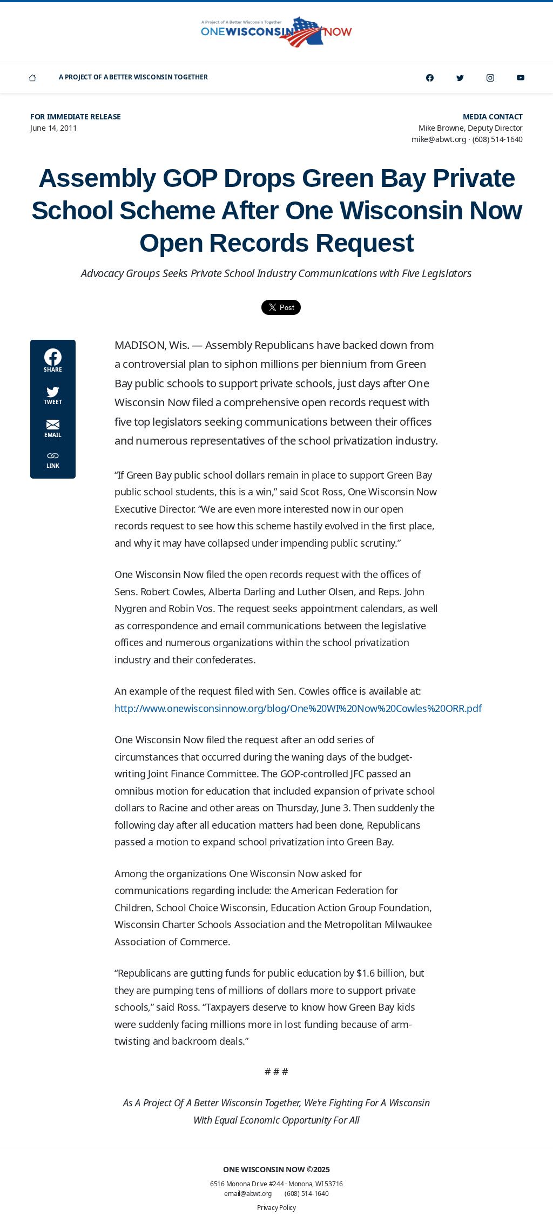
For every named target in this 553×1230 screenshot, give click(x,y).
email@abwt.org (248, 1193)
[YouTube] (520, 77)
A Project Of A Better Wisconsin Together (133, 77)
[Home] (32, 77)
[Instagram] (490, 77)
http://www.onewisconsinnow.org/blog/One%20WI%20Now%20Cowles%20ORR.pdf (297, 708)
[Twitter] (460, 77)
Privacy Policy (276, 1207)
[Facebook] (430, 77)
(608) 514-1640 (307, 1193)
